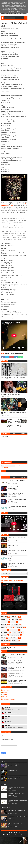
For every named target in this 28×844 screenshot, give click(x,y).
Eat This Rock (5, 690)
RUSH (11, 627)
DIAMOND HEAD (15, 624)
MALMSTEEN (3, 624)
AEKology (4, 692)
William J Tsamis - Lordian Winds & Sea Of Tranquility (13, 377)
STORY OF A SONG (16, 632)
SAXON (13, 622)
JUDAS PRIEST (15, 619)
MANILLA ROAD (14, 629)
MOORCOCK (14, 640)
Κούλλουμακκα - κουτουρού (8, 699)
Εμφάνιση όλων (24, 700)
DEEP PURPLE (14, 616)
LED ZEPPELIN (19, 627)
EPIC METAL (20, 353)
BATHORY (3, 637)
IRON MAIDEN (4, 619)
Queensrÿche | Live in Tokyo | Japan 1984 (10, 394)
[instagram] (19, 832)
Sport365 (4, 694)
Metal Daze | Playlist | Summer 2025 (17, 764)
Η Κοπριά (4, 696)
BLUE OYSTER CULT (13, 637)
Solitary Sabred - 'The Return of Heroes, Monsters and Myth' (13, 413)
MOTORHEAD (4, 616)
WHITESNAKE (4, 622)
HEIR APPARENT (4, 632)
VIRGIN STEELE (4, 640)
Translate (6, 467)
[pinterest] (16, 832)
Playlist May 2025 (12, 770)
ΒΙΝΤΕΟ (6, 353)
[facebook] (9, 832)
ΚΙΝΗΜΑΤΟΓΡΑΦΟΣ (15, 635)
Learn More (12, 11)
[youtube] (14, 832)
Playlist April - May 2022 (14, 777)
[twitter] (11, 832)
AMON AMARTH (13, 353)
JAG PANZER (3, 635)
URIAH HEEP (3, 629)
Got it (18, 11)
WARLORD (3, 627)
